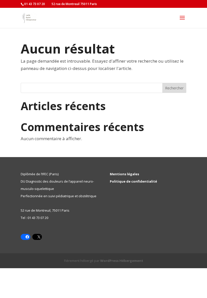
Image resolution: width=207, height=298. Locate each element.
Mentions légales (124, 174)
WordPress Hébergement (121, 260)
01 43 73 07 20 (38, 217)
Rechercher (174, 88)
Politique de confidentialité (133, 181)
